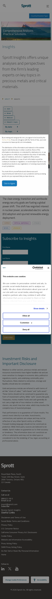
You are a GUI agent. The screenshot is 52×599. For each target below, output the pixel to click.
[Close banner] (48, 268)
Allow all (26, 316)
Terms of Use (6, 140)
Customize (24, 323)
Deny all (26, 329)
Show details (39, 308)
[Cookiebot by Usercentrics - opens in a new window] (32, 268)
